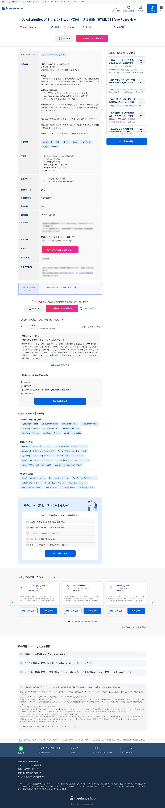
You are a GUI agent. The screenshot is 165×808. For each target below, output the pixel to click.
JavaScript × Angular (51, 433)
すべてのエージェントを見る (133, 627)
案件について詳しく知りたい (60, 250)
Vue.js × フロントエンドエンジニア (72, 451)
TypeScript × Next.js (30, 428)
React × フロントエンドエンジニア (36, 446)
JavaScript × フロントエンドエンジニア (38, 451)
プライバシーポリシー (103, 752)
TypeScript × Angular (30, 433)
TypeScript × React (30, 424)
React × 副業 (51, 487)
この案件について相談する (92, 38)
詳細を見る (48, 610)
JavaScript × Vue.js (69, 424)
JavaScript (47, 142)
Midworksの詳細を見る (60, 365)
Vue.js (45, 146)
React (75, 142)
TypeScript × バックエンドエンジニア (37, 456)
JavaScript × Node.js (71, 428)
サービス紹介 (73, 748)
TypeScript (86, 142)
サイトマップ (127, 748)
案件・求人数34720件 (91, 327)
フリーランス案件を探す (50, 748)
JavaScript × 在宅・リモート (33, 478)
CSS (57, 142)
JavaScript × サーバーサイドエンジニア (72, 460)
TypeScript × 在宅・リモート (84, 478)
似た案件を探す (60, 401)
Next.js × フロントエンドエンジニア (36, 465)
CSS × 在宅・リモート (77, 483)
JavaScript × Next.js (72, 433)
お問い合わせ (45, 752)
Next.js (55, 146)
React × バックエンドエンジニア (70, 456)
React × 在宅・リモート (59, 478)
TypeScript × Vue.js (90, 424)
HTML (66, 142)
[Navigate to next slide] (152, 602)
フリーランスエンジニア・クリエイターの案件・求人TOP (39, 740)
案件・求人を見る (29, 611)
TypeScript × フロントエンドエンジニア (70, 446)
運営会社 (98, 748)
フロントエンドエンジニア (53, 55)
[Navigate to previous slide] (12, 602)
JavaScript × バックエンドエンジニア (37, 460)
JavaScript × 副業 (86, 487)
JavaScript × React (50, 424)
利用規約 (71, 752)
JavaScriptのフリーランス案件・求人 (75, 740)
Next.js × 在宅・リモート (32, 487)
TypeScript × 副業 (67, 487)
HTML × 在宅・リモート (54, 483)
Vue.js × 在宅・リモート (31, 483)
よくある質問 (127, 752)
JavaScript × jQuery (51, 428)
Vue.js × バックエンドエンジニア (68, 465)
